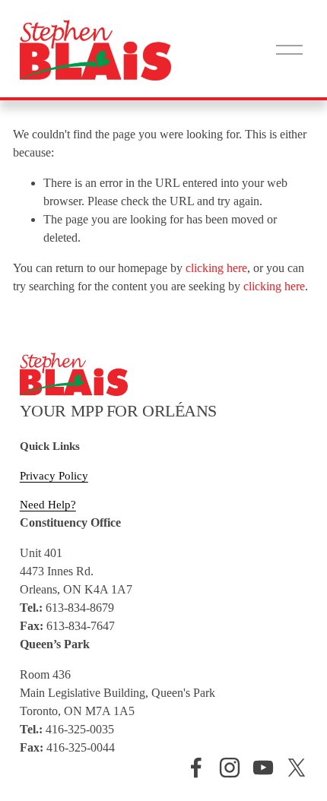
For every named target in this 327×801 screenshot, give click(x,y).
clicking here (216, 267)
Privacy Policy (54, 476)
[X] (296, 767)
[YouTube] (263, 767)
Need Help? (48, 505)
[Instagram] (229, 767)
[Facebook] (196, 767)
